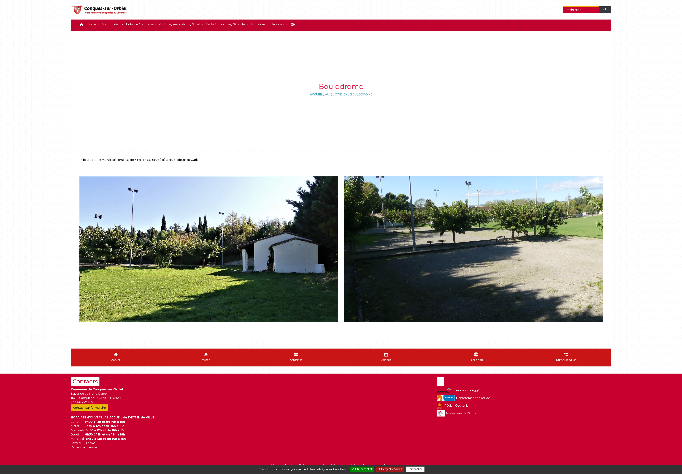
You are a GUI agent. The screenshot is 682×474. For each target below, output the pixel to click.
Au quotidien (336, 94)
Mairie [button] (92, 24)
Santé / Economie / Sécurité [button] (226, 24)
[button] (81, 25)
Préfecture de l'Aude (461, 413)
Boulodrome (361, 94)
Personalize (415, 469)
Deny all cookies (391, 469)
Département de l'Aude (473, 398)
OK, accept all (363, 469)
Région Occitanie (456, 405)
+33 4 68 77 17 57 (83, 402)
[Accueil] (99, 10)
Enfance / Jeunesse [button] (140, 24)
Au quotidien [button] (111, 24)
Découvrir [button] (278, 24)
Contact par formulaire (89, 407)
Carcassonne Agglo (467, 390)
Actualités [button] (258, 24)
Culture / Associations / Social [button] (180, 24)
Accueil (316, 94)
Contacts (85, 381)
